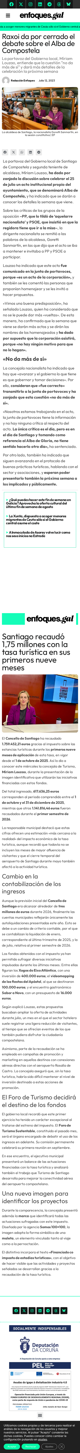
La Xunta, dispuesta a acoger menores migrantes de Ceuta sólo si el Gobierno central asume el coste (36, 519)
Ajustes (49, 1446)
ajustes (42, 1439)
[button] (5, 152)
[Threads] (59, 4)
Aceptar (12, 1446)
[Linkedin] (40, 4)
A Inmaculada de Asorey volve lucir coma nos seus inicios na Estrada (38, 534)
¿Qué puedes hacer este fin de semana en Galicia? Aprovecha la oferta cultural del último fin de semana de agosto (38, 503)
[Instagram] (30, 4)
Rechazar (30, 1446)
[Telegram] (49, 4)
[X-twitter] (21, 4)
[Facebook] (11, 4)
